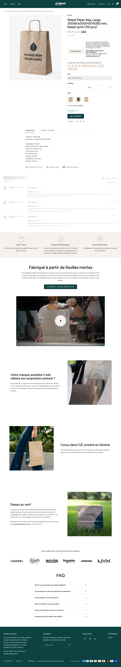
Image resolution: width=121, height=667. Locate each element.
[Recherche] (109, 4)
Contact (12, 4)
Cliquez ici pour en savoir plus (60, 286)
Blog (19, 4)
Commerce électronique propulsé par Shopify (51, 661)
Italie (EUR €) (91, 4)
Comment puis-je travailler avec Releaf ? (49, 616)
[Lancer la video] (60, 320)
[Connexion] (113, 4)
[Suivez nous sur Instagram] (90, 638)
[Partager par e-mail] (83, 121)
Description (30, 130)
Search (110, 637)
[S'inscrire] (69, 645)
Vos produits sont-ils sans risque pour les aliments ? (53, 591)
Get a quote (75, 116)
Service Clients (54, 167)
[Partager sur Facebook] (75, 121)
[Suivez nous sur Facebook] (85, 638)
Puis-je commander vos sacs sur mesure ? (49, 610)
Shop (5, 4)
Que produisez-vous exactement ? (47, 598)
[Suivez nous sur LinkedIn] (94, 638)
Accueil (6, 11)
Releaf (69, 15)
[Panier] (116, 4)
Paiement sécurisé (72, 167)
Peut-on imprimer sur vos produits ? (47, 604)
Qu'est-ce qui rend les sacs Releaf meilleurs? (50, 585)
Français (101, 4)
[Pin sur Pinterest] (77, 121)
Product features (47, 130)
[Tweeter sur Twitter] (80, 121)
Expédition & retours (36, 167)
